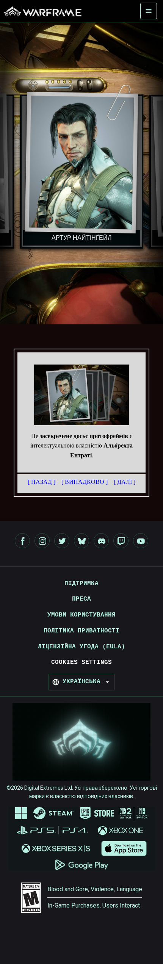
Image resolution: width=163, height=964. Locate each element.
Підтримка (81, 583)
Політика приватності (81, 631)
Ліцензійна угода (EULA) (81, 646)
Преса (81, 599)
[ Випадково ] (84, 482)
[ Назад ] (41, 482)
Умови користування (81, 615)
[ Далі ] (124, 482)
